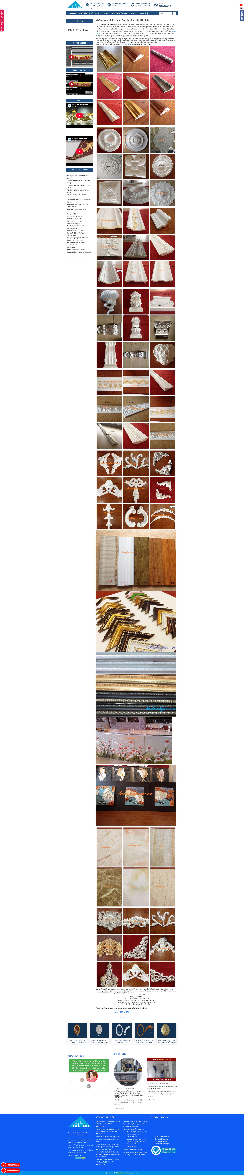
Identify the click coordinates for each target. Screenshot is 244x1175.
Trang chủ (72, 13)
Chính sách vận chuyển (162, 1144)
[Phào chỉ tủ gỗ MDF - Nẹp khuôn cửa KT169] (166, 1030)
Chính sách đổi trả (161, 1141)
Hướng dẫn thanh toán (162, 1137)
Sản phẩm (95, 13)
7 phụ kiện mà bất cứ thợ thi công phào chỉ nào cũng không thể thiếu (162, 1087)
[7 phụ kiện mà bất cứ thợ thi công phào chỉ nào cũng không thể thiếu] (161, 1069)
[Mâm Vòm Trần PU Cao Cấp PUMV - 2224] (77, 1030)
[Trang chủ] (75, 5)
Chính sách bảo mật (161, 1139)
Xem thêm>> (120, 1108)
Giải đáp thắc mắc (119, 13)
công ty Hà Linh (129, 44)
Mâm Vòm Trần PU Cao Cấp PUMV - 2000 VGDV (100, 1041)
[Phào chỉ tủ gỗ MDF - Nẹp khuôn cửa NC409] (144, 1030)
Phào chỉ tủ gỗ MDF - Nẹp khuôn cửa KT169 (167, 1041)
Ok (174, 13)
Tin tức (105, 13)
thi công (118, 39)
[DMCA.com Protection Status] (80, 1158)
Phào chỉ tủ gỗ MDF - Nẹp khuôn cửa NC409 (144, 1041)
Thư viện (133, 13)
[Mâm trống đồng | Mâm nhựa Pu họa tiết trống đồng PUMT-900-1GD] (122, 1030)
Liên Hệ (143, 13)
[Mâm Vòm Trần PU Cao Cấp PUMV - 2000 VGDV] (99, 1030)
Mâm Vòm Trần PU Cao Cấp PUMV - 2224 (77, 1041)
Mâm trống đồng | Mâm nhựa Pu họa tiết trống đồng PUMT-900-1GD (122, 1042)
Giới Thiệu (83, 13)
